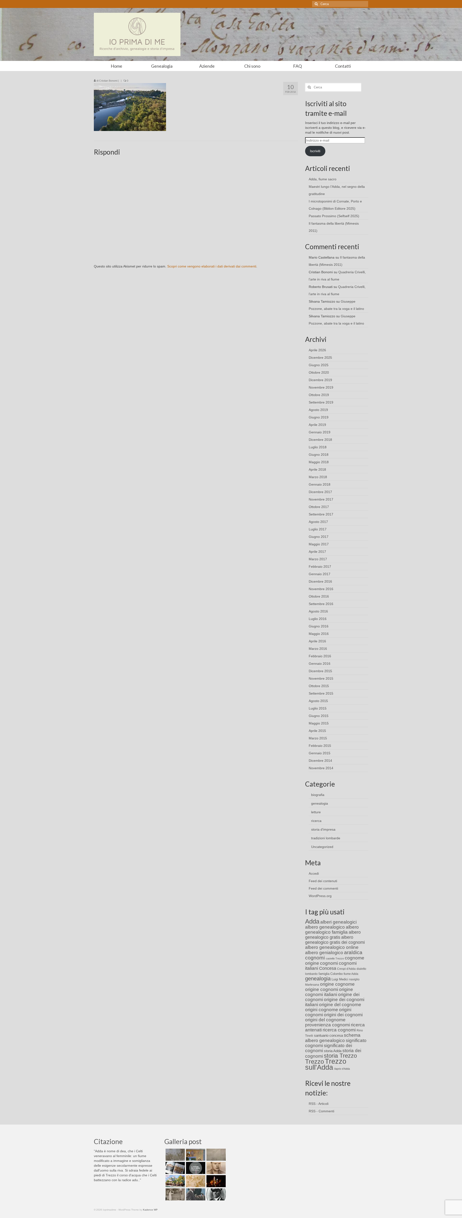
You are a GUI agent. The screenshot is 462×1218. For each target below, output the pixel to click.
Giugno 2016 (318, 626)
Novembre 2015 (321, 678)
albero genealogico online (332, 947)
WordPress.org (320, 896)
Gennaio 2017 (319, 574)
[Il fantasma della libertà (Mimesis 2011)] (195, 1168)
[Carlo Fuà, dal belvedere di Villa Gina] (174, 1181)
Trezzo (314, 1061)
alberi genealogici (338, 922)
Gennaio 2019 (319, 432)
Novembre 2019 (321, 387)
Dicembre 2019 (320, 380)
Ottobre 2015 (319, 686)
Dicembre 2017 (320, 492)
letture (316, 812)
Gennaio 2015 (319, 753)
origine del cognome (340, 1004)
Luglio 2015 (318, 708)
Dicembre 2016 (320, 581)
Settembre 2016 (321, 604)
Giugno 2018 (318, 454)
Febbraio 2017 (320, 566)
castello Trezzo (335, 958)
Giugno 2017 (318, 537)
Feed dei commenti (323, 888)
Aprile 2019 (317, 425)
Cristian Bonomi (108, 80)
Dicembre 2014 (320, 760)
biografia (317, 795)
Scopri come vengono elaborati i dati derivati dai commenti (211, 266)
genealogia (319, 803)
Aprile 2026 (317, 350)
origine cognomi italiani (329, 992)
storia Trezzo (340, 1055)
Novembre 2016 (321, 589)
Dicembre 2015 (320, 671)
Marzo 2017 (318, 559)
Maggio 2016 (319, 634)
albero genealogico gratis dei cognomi (335, 940)
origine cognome (337, 984)
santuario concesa (328, 1035)
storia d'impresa (323, 829)
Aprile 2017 (317, 552)
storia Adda (332, 1051)
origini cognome (321, 1009)
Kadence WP (150, 1209)
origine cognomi (321, 989)
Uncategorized (322, 847)
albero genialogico (324, 952)
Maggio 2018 (319, 462)
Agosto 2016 (318, 611)
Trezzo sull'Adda (325, 1064)
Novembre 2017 (321, 499)
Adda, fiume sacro (322, 179)
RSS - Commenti (321, 1111)
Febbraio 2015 (320, 746)
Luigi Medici (340, 979)
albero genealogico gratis (333, 935)
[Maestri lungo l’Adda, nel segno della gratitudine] (195, 1155)
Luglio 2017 (318, 529)
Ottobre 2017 (319, 507)
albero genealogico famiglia (332, 930)
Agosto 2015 (318, 701)
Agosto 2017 (318, 522)
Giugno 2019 (318, 417)
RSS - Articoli (318, 1104)
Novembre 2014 (321, 768)
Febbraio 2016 (320, 656)
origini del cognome (325, 1019)
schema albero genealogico (332, 1038)
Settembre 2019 (321, 402)
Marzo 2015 (318, 738)
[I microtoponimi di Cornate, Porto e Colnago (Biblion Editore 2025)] (215, 1155)
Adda (312, 921)
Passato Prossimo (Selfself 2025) (334, 216)
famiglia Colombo (331, 974)
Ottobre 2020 (319, 372)
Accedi (314, 873)
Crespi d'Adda (346, 968)
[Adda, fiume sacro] (174, 1155)
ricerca (316, 821)
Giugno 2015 (318, 716)
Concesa (327, 968)
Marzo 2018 (318, 477)
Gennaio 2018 (319, 484)
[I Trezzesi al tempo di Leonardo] (195, 1181)
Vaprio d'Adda (342, 1068)
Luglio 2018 (318, 447)
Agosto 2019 (318, 410)
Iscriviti (315, 151)
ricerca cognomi (339, 1029)
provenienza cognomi (327, 1024)
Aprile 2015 (317, 731)
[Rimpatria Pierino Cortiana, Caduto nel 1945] (215, 1168)
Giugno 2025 (318, 365)
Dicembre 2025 (320, 357)
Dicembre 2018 (320, 440)
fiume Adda (351, 973)
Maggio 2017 (319, 544)
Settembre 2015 (321, 693)
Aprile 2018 (317, 469)
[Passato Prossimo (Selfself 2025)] (174, 1168)
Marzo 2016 (318, 649)
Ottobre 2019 (319, 395)
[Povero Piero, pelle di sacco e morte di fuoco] (215, 1181)
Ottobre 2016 (319, 596)
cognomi (329, 963)
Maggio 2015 (319, 723)
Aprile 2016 (317, 641)
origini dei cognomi (343, 1014)
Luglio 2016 (318, 619)
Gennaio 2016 (319, 663)
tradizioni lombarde (325, 838)
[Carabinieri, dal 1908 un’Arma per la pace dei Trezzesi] (215, 1194)
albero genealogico (325, 927)
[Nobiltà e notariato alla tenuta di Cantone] (174, 1194)
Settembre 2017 (321, 514)
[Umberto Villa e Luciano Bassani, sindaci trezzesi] (195, 1194)
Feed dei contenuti (323, 881)
